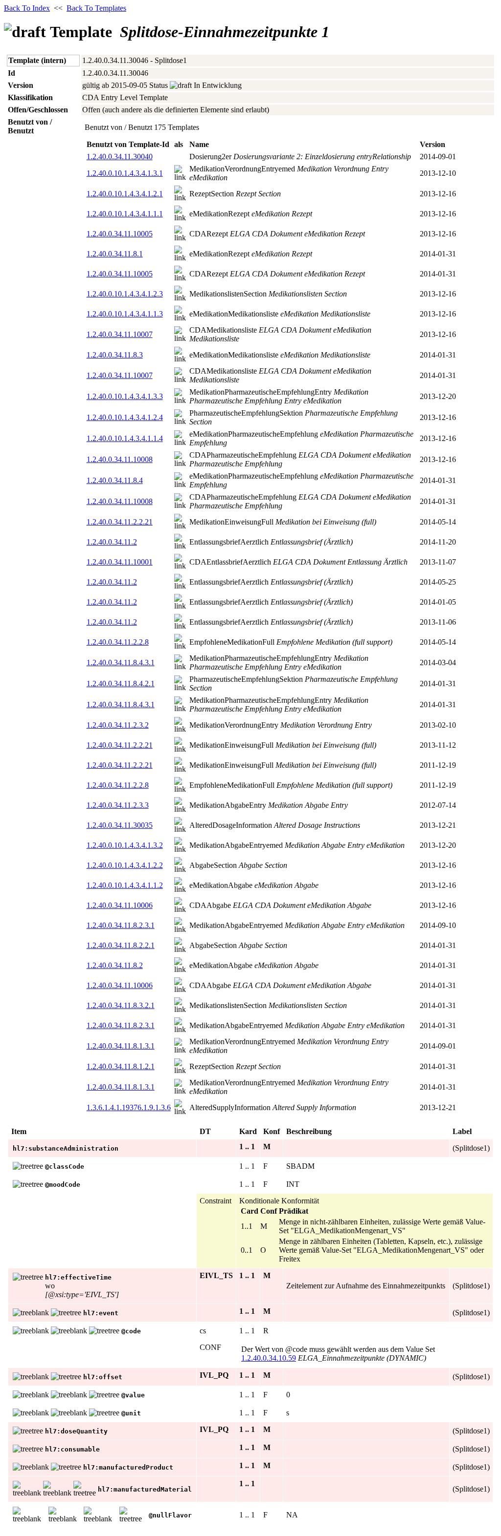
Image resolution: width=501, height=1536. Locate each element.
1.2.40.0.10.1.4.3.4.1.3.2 (125, 845)
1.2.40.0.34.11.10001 (120, 562)
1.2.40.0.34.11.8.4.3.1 (121, 662)
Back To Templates (96, 8)
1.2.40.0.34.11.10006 (120, 905)
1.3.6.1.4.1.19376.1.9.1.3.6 (129, 1107)
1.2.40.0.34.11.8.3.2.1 (121, 1005)
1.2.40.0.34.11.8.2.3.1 (121, 925)
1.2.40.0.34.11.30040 (120, 156)
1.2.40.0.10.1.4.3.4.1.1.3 (125, 314)
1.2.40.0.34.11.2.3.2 (118, 725)
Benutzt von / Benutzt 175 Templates (142, 127)
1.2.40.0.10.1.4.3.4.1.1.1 (125, 214)
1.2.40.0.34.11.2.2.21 (120, 522)
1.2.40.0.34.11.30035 (120, 825)
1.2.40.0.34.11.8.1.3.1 (121, 1046)
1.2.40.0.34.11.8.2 (115, 965)
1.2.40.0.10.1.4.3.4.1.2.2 (125, 865)
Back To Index (27, 8)
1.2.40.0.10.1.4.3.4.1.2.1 (125, 193)
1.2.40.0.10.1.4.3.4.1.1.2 (125, 885)
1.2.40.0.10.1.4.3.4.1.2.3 (125, 294)
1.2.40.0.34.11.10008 (120, 459)
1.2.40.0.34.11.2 (112, 542)
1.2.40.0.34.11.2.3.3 (118, 805)
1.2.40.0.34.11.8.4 (115, 480)
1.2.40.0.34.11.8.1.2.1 (121, 1066)
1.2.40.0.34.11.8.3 (115, 355)
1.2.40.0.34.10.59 (268, 1358)
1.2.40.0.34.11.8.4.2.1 (121, 683)
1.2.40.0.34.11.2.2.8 (118, 642)
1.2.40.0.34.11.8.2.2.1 (121, 945)
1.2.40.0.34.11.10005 (120, 234)
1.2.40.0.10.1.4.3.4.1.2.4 (125, 417)
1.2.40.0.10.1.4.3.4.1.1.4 (125, 438)
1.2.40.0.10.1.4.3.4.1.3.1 (125, 173)
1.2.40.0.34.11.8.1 (115, 254)
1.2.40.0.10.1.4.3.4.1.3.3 (125, 396)
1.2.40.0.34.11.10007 (120, 334)
